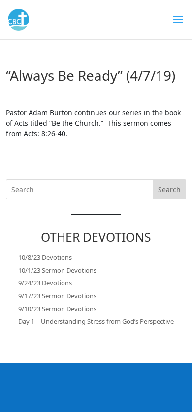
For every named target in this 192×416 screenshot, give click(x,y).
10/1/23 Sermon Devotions (57, 270)
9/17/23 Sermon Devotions (57, 295)
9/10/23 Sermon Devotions (57, 308)
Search (169, 189)
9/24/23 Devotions (45, 282)
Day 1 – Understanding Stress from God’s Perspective (96, 321)
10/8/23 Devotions (45, 257)
